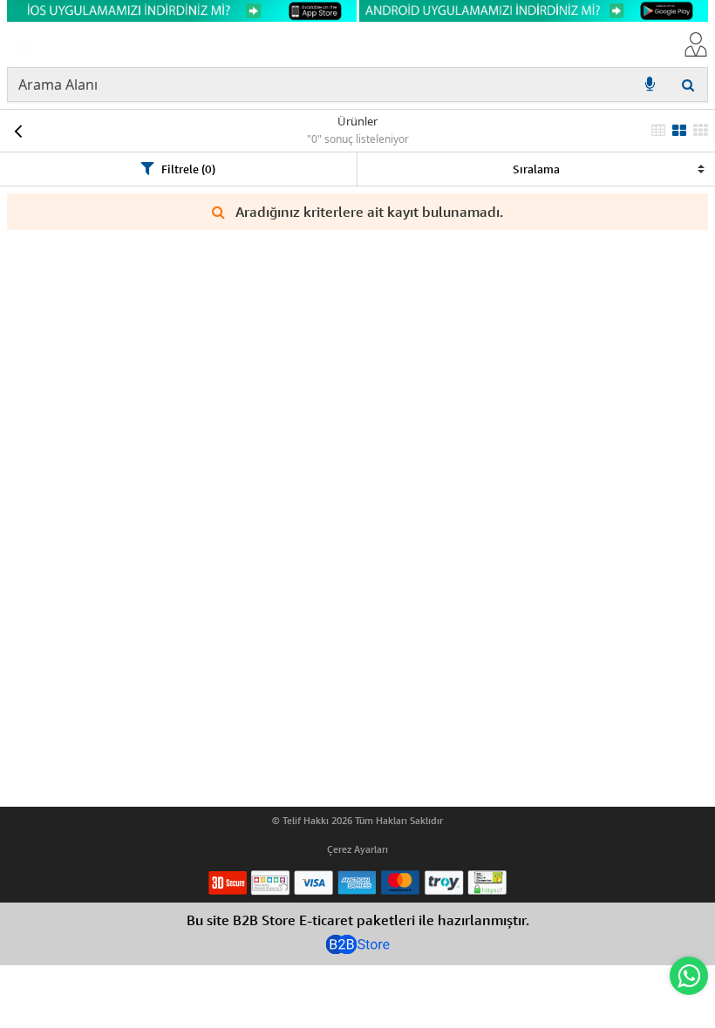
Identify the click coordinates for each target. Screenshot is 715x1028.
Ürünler (357, 121)
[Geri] (17, 131)
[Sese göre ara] (649, 84)
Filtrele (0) (188, 169)
